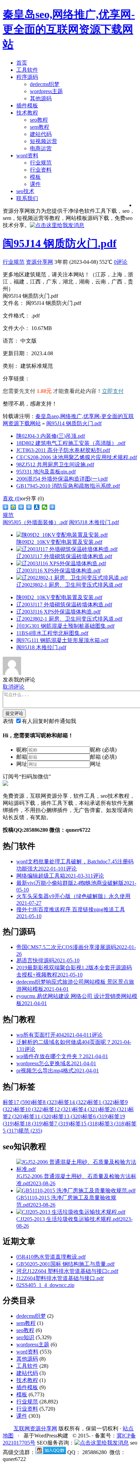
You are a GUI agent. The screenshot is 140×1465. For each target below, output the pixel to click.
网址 (21, 764)
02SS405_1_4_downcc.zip (45, 1285)
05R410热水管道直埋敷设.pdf (51, 1257)
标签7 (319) (56, 1123)
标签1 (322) (101, 1102)
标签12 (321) (58, 1109)
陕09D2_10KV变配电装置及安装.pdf (59, 597)
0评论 (120, 262)
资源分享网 (39, 262)
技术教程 (27, 113)
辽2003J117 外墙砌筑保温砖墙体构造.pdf (64, 604)
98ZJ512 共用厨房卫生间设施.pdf (55, 464)
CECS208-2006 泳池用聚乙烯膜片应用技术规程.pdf (76, 457)
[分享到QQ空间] (13, 507)
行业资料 (41, 170)
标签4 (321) (86, 1109)
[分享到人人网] (37, 507)
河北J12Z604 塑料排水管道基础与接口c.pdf (67, 1271)
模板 (35, 177)
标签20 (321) (113, 1109)
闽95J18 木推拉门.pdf (94, 522)
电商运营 (41, 148)
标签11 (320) (38, 1116)
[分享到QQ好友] (29, 507)
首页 (21, 63)
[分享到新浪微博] (5, 507)
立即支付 (113, 391)
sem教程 (39, 127)
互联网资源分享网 (35, 1428)
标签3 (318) (112, 1123)
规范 (8, 515)
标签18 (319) (28, 1123)
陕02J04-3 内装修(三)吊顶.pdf (50, 436)
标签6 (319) (95, 1116)
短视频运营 (43, 141)
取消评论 (13, 687)
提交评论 (14, 713)
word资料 (27, 155)
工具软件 (27, 70)
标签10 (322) (28, 1109)
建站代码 (41, 134)
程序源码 (27, 77)
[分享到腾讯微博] (21, 507)
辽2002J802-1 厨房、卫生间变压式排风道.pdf (69, 619)
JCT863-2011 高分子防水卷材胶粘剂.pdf (63, 450)
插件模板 (27, 105)
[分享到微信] (45, 507)
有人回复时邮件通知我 (49, 721)
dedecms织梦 (44, 84)
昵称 (21, 750)
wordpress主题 (46, 91)
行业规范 (41, 163)
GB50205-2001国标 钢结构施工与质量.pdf (65, 1264)
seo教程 (39, 120)
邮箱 (21, 757)
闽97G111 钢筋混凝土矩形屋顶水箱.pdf (62, 640)
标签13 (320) (67, 1116)
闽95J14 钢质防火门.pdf (60, 243)
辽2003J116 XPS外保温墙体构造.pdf (58, 612)
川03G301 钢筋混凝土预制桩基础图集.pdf (65, 626)
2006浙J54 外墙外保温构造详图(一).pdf (62, 479)
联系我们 (27, 198)
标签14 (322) (73, 1102)
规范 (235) (30, 1131)
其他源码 (41, 98)
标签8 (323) (45, 1102)
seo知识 (25, 1337)
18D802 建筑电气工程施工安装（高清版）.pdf (70, 443)
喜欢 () (12, 498)
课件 (35, 184)
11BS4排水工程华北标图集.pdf (52, 633)
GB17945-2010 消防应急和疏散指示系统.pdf (68, 486)
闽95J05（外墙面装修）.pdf (35, 522)
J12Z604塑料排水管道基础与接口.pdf (60, 1278)
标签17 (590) (17, 1102)
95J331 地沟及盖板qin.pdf (46, 472)
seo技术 (25, 191)
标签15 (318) (84, 1123)
